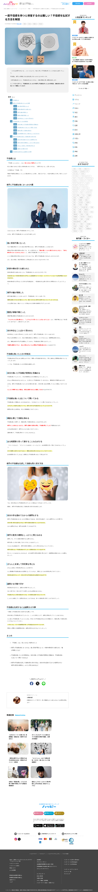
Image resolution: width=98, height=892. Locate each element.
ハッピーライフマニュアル (53, 853)
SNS (80, 168)
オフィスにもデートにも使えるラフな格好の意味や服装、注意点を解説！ (41, 737)
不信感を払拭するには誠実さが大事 (21, 152)
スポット (75, 180)
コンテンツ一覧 (67, 871)
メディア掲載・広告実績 (42, 880)
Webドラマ (87, 168)
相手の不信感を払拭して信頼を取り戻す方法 (23, 136)
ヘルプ (11, 882)
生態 (87, 214)
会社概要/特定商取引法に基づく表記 (45, 864)
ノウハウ (75, 185)
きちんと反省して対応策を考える (24, 145)
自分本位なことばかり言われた (24, 118)
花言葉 (75, 226)
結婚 (85, 221)
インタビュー (76, 176)
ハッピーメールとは (14, 863)
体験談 (89, 195)
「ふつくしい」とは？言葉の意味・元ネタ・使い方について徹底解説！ (41, 760)
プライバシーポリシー (42, 862)
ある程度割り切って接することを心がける (26, 133)
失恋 (76, 112)
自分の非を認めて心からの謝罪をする (25, 139)
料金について (13, 868)
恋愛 (76, 125)
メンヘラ (75, 192)
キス (75, 178)
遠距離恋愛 (88, 228)
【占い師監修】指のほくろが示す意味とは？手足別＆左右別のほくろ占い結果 (82, 60)
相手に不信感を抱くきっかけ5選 (20, 103)
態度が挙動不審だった (21, 115)
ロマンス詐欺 (76, 195)
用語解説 (75, 216)
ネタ (88, 183)
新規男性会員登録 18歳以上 (16, 877)
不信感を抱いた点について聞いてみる (25, 127)
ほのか (83, 173)
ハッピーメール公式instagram (70, 862)
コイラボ (81, 178)
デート (90, 180)
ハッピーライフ (22, 8)
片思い (77, 138)
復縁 (86, 204)
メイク (83, 190)
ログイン (59, 813)
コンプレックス (89, 178)
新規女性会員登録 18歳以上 (16, 875)
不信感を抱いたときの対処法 (19, 121)
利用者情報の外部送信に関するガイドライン (47, 866)
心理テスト (76, 207)
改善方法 (86, 209)
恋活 (76, 130)
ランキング (88, 192)
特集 (76, 147)
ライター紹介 (65, 853)
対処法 (80, 204)
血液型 (81, 226)
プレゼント (76, 190)
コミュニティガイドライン (43, 868)
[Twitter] (37, 683)
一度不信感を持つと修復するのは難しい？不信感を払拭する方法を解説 (48, 8)
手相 (80, 209)
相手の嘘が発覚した (21, 112)
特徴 (29, 8)
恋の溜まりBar (84, 207)
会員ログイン (13, 879)
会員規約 (39, 859)
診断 (74, 57)
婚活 (76, 117)
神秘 (76, 151)
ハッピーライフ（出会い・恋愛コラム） (46, 882)
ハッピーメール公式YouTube (70, 864)
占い (88, 197)
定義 (76, 121)
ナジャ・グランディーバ (78, 183)
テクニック (83, 180)
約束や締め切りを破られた (22, 109)
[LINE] (43, 683)
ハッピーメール (84, 185)
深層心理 (77, 134)
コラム (77, 99)
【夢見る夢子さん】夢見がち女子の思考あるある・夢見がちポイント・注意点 (18, 760)
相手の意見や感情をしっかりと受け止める (26, 142)
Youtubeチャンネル (84, 171)
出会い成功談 (40, 876)
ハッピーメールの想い (15, 865)
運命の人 (81, 228)
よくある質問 (13, 870)
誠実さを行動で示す (21, 148)
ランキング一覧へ (83, 88)
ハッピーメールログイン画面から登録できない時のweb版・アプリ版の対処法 (83, 38)
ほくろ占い (76, 173)
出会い (75, 35)
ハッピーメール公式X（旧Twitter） (72, 859)
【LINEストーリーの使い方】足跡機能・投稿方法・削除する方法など (18, 737)
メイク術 (90, 190)
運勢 (75, 228)
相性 (82, 219)
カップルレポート (41, 873)
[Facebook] (31, 683)
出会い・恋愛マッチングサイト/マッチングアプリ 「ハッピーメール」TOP (21, 860)
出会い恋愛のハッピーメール (10, 8)
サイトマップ (67, 873)
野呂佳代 (75, 231)
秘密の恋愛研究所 (77, 221)
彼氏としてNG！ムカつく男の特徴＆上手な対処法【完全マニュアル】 (41, 783)
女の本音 (81, 202)
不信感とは (15, 100)
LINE (75, 168)
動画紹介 (82, 197)
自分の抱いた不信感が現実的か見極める (26, 124)
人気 (83, 195)
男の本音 (82, 216)
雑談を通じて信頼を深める (22, 130)
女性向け (88, 202)
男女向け (90, 216)
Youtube (75, 171)
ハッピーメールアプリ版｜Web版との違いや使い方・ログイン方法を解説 (83, 83)
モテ (82, 192)
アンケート (78, 95)
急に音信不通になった (21, 106)
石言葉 (87, 219)
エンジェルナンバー (86, 176)
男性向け (75, 219)
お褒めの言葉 (40, 878)
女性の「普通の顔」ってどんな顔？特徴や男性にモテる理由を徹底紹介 (18, 783)
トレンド (77, 104)
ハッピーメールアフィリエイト (71, 869)
